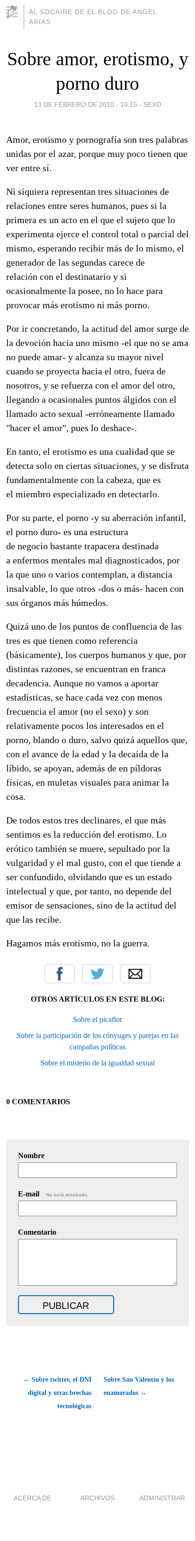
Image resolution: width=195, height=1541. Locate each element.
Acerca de (32, 1498)
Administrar (162, 1498)
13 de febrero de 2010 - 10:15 (85, 104)
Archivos (97, 1498)
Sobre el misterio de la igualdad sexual (97, 1063)
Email (135, 973)
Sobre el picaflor (97, 1019)
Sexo (152, 104)
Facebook (59, 973)
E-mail (53, 1194)
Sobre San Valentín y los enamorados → (139, 1386)
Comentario (37, 1232)
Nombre (31, 1155)
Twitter (97, 973)
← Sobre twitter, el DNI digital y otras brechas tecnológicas (57, 1393)
